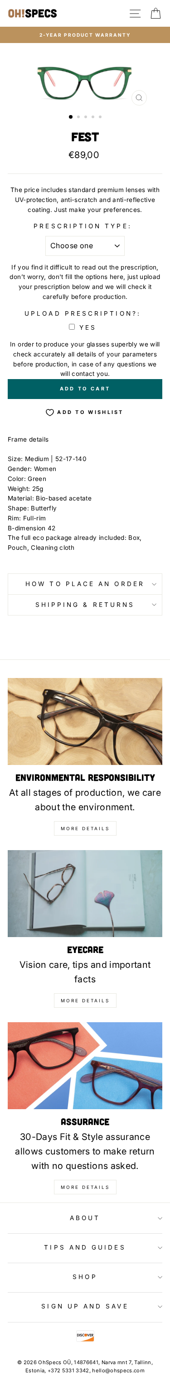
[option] (85, 34)
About (85, 1217)
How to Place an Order (85, 583)
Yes (88, 327)
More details (85, 828)
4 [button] (94, 117)
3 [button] (86, 117)
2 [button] (79, 117)
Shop (85, 1276)
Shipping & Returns (85, 604)
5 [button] (101, 117)
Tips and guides (85, 1247)
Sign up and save (84, 1306)
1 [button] (71, 117)
